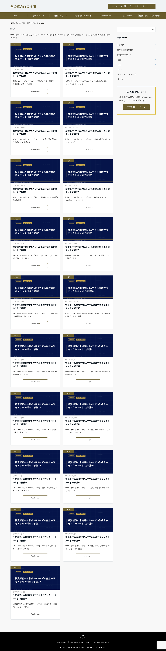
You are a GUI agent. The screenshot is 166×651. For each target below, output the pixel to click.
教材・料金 (127, 15)
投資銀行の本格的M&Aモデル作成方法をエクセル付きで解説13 (35, 423)
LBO (119, 65)
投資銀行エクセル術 (82, 15)
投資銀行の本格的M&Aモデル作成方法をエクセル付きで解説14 (87, 423)
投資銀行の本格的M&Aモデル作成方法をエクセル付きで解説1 (35, 74)
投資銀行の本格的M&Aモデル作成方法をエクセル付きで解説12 (87, 365)
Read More (35, 91)
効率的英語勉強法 (125, 49)
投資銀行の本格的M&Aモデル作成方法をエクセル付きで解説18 (87, 539)
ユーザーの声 (105, 15)
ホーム (16, 15)
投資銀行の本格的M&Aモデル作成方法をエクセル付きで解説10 (87, 307)
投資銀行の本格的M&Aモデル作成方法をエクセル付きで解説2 (87, 74)
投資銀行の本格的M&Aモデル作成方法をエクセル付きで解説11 (35, 365)
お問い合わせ (61, 642)
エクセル (121, 44)
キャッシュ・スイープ (127, 74)
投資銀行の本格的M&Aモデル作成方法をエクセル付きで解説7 (35, 248)
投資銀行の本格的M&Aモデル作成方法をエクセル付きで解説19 (35, 597)
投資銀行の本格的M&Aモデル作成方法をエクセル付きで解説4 (87, 132)
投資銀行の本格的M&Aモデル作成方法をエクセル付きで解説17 (35, 539)
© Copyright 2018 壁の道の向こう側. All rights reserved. (83, 647)
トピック (121, 79)
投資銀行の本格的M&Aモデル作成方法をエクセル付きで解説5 (35, 190)
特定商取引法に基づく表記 (80, 642)
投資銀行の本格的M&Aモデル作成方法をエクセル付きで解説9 (35, 307)
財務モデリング (60, 15)
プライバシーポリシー (101, 642)
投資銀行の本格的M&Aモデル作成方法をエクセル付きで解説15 (35, 481)
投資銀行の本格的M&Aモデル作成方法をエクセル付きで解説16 (87, 481)
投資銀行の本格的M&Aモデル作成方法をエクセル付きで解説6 (87, 190)
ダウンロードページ (136, 107)
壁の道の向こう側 (23, 6)
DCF (119, 60)
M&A (16, 45)
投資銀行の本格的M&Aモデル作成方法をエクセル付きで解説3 (35, 132)
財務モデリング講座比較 (149, 15)
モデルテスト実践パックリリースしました (131, 6)
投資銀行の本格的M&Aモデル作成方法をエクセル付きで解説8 (87, 248)
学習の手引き (38, 15)
